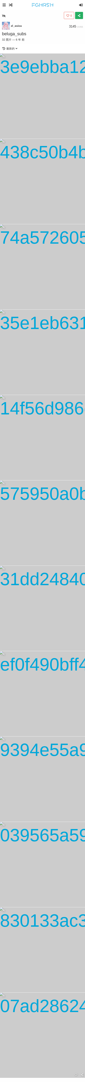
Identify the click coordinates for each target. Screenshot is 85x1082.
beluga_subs (14, 33)
